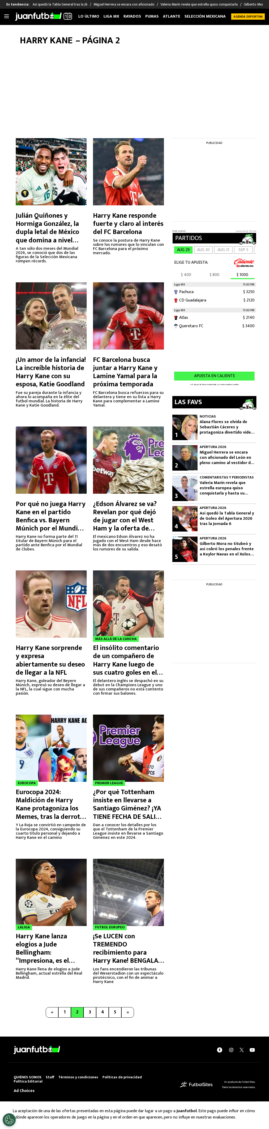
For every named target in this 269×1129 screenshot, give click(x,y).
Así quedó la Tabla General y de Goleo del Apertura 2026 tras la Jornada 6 (227, 519)
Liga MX (111, 16)
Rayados (132, 16)
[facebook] (219, 1050)
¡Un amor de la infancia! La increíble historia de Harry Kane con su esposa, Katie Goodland (51, 372)
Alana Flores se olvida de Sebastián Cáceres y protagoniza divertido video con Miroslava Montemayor (227, 427)
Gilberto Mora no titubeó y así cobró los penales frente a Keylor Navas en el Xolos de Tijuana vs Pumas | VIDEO (227, 549)
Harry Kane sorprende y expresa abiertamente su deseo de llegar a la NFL (50, 660)
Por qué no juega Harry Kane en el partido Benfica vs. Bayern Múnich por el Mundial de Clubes (51, 520)
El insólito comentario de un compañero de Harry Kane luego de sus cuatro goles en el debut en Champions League (126, 668)
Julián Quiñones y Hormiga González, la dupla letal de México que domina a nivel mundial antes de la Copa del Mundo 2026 (48, 236)
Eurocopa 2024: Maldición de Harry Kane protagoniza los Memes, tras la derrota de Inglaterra (50, 809)
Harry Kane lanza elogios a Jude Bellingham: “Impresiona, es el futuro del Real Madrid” (51, 953)
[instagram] (231, 1050)
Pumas (152, 16)
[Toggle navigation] (6, 16)
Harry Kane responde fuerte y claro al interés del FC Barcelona (128, 224)
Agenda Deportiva (248, 16)
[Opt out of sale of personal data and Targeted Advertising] (9, 1119)
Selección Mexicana (205, 16)
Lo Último (88, 16)
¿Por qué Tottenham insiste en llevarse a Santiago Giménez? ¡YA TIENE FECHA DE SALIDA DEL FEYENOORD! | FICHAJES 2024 (128, 813)
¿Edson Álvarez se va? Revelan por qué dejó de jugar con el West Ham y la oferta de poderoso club (125, 520)
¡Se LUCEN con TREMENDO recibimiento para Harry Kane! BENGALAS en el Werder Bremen (127, 953)
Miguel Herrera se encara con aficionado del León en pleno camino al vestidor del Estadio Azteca (227, 458)
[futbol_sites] (196, 1084)
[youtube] (252, 1050)
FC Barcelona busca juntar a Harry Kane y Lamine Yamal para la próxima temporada (125, 372)
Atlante (171, 16)
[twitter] (242, 1050)
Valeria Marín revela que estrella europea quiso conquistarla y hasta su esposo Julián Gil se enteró (225, 488)
